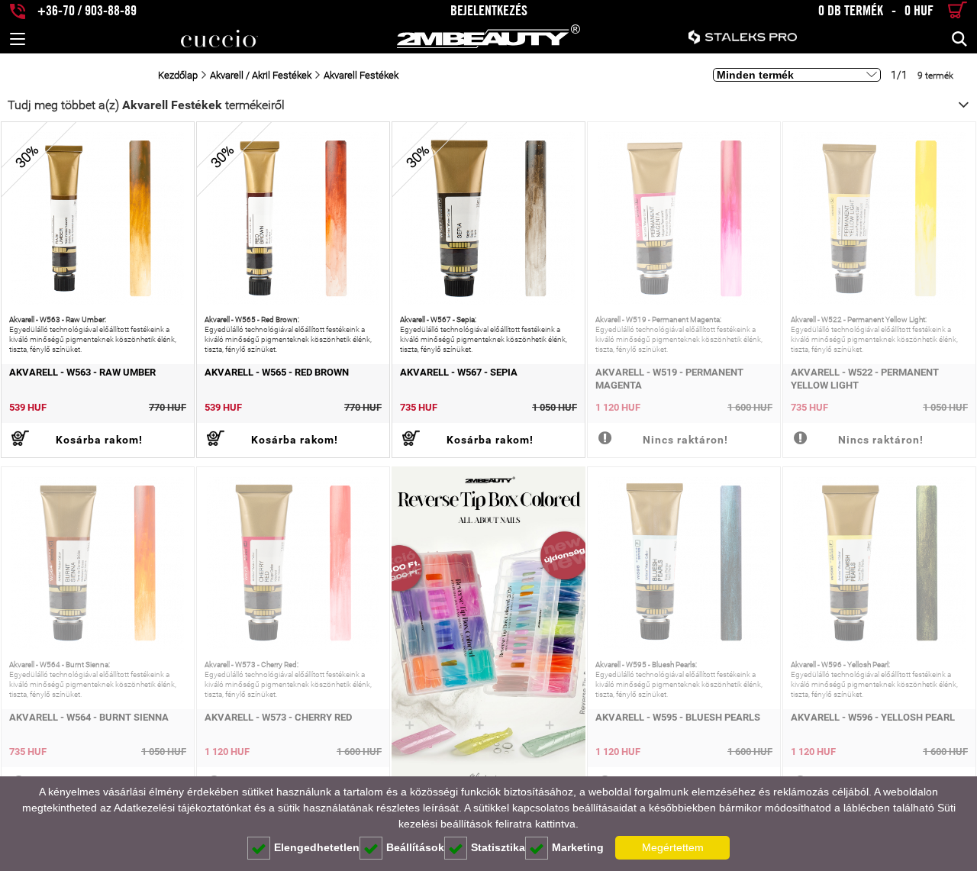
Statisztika (498, 847)
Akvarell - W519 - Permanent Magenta (669, 378)
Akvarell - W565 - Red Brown (277, 372)
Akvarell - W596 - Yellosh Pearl (873, 717)
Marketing (578, 847)
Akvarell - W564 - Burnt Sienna (89, 717)
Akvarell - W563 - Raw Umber (82, 372)
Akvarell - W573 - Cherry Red (278, 717)
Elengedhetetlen (317, 847)
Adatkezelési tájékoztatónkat (182, 808)
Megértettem (673, 847)
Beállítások (415, 847)
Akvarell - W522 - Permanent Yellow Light (865, 378)
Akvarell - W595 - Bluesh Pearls (677, 717)
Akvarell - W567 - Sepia (459, 372)
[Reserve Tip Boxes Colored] (488, 634)
